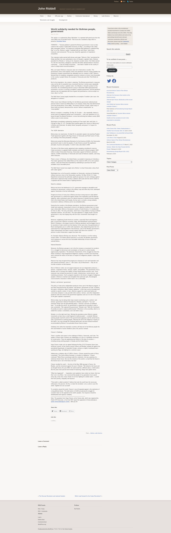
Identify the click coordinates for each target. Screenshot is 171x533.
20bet (108, 95)
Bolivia (92, 433)
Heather (109, 118)
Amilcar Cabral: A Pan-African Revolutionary (118, 140)
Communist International (83, 16)
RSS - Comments (42, 511)
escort (108, 90)
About (49, 16)
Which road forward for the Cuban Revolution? (88, 496)
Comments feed (42, 522)
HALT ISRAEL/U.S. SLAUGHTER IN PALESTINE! (120, 133)
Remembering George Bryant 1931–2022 (118, 151)
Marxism (116, 16)
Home (41, 16)
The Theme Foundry (67, 529)
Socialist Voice (61, 41)
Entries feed (41, 519)
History (96, 16)
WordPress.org (42, 524)
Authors (69, 16)
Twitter (131, 1)
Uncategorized (63, 20)
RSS (124, 1)
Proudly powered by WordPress (45, 529)
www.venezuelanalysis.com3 (60, 401)
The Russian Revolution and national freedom (52, 496)
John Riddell (47, 8)
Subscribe (112, 70)
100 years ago (59, 16)
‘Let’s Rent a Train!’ (112, 137)
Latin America (106, 16)
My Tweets (77, 509)
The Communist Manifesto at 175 (115, 144)
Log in (39, 517)
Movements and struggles (47, 20)
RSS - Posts (41, 509)
